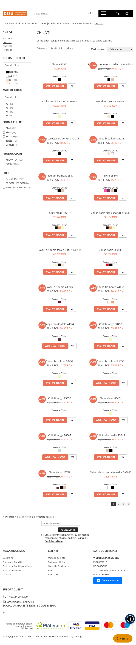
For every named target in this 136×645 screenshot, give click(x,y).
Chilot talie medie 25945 (110, 435)
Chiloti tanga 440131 (59, 212)
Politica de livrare (12, 570)
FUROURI (7, 50)
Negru (12, 71)
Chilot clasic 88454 (110, 398)
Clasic (9, 128)
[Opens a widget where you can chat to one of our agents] (122, 638)
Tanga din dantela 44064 (59, 324)
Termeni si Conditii (12, 562)
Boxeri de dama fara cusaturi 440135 (59, 250)
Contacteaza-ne (110, 580)
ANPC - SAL (54, 574)
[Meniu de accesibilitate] (130, 619)
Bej (11, 80)
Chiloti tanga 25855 (59, 398)
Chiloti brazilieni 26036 (110, 138)
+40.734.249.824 (18, 596)
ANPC (51, 570)
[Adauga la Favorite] (72, 86)
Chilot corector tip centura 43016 (59, 138)
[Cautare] (90, 13)
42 (7, 103)
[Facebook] (4, 612)
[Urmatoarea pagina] (128, 504)
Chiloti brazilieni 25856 (110, 361)
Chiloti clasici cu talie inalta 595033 (110, 472)
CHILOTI (7, 42)
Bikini (9, 132)
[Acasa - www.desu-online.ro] (15, 13)
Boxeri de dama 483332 (59, 287)
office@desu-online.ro (20, 602)
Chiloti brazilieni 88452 (59, 361)
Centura (10, 144)
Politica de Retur (56, 562)
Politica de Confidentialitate (17, 566)
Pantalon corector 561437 (110, 101)
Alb (11, 75)
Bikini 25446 (110, 175)
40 (7, 107)
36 (7, 112)
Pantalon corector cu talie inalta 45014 (110, 64)
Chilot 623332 (60, 64)
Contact (7, 574)
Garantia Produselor (58, 566)
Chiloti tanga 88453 (110, 324)
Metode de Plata (56, 557)
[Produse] (104, 14)
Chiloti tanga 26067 (59, 435)
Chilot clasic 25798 (59, 472)
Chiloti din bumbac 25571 (59, 175)
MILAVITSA (11, 159)
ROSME (10, 164)
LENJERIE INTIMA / (83, 23)
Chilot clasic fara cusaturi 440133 (110, 212)
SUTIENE (7, 38)
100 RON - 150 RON (16, 187)
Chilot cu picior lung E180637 (59, 101)
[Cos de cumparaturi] (127, 13)
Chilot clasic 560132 (110, 250)
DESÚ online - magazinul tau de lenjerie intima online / (38, 23)
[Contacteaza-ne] (118, 13)
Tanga (9, 140)
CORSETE (7, 46)
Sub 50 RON (12, 179)
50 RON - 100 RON (15, 183)
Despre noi (8, 557)
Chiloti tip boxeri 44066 (110, 287)
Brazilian (10, 136)
